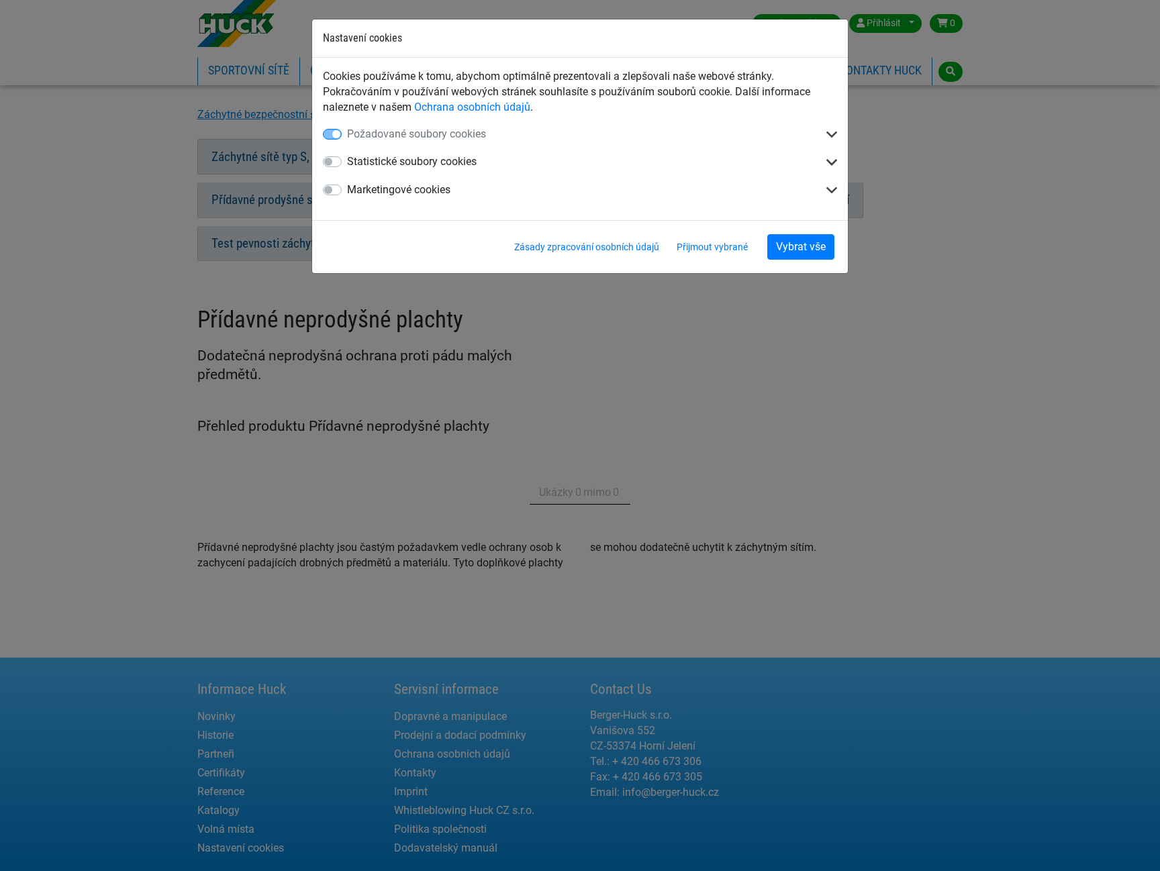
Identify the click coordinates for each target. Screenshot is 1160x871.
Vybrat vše (801, 246)
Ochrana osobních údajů (472, 107)
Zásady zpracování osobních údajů (586, 247)
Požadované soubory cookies (416, 133)
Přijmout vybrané (712, 247)
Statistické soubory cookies (412, 161)
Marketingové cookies (398, 189)
